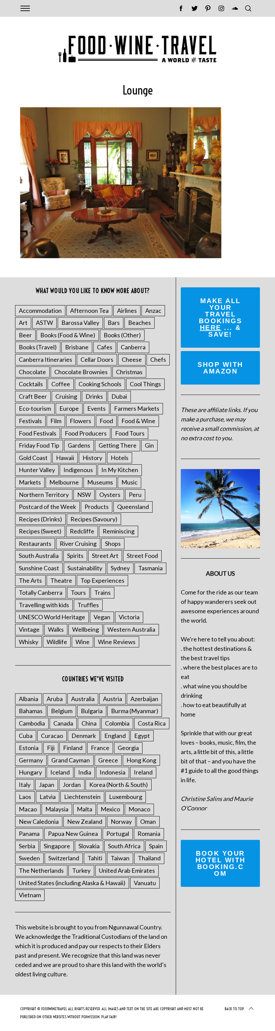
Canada (63, 723)
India (84, 772)
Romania (149, 833)
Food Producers (86, 433)
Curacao (52, 735)
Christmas (129, 372)
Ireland (143, 772)
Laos (25, 796)
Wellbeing (85, 629)
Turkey (81, 870)
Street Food (142, 555)
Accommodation (40, 310)
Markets (30, 482)
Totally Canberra (40, 592)
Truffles (88, 605)
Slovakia (89, 846)
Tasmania (150, 568)
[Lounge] (120, 256)
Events (96, 408)
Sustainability (84, 568)
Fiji (51, 747)
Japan (46, 784)
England (115, 735)
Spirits (75, 555)
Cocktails (31, 384)
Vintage (29, 629)
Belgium (61, 710)
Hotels (119, 457)
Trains (102, 592)
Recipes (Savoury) (93, 519)
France (100, 747)
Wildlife (57, 641)
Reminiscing (118, 531)
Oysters (109, 494)
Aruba (55, 698)
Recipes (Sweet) (40, 531)
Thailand (149, 858)
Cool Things (145, 384)
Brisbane (77, 347)
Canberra (133, 347)
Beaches (139, 322)
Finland (72, 747)
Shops (113, 543)
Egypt (142, 735)
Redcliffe (82, 531)
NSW (84, 494)
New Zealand (84, 821)
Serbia (27, 846)
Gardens (79, 445)
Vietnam (30, 895)
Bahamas (31, 710)
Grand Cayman (70, 760)
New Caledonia (39, 821)
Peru (135, 494)
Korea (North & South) (118, 784)
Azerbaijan (144, 698)
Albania (28, 698)
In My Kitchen (119, 469)
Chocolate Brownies (81, 372)
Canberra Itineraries (45, 359)
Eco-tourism (35, 408)
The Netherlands (41, 870)
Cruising (66, 396)
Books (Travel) (38, 347)
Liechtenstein (82, 796)
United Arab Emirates (127, 870)
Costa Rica (152, 723)
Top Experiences (102, 580)
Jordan (72, 784)
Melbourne (64, 482)
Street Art (105, 555)
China (89, 723)
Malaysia (56, 809)
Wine (82, 641)
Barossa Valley (80, 322)
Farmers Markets (136, 408)
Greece (108, 760)
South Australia (39, 555)
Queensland (133, 506)
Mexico (110, 809)
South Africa (124, 846)
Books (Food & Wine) (67, 335)
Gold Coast (33, 457)
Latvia (48, 796)
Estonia (29, 747)
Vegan (102, 617)
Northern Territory (44, 494)
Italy (25, 784)
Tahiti (95, 858)
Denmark (83, 735)
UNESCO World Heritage (52, 617)
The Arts (30, 580)
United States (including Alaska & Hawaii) (72, 882)
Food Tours (130, 433)
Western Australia (131, 629)
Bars (114, 322)
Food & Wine (138, 420)
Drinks (94, 396)
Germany (31, 760)
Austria (112, 698)
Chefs (158, 359)
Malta (84, 809)
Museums (100, 482)
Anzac (153, 310)
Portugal (117, 833)
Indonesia (112, 772)
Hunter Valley (37, 469)
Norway (121, 821)
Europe (69, 408)
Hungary (30, 772)
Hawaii (65, 457)
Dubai (119, 396)
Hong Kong (141, 760)
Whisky (28, 641)
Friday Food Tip (39, 445)
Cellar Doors (96, 359)
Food (106, 420)
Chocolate (32, 372)
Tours (78, 592)
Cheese (132, 359)
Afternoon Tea (89, 310)
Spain (156, 846)
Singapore (57, 846)
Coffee (60, 384)
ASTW (44, 322)
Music (129, 482)
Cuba (26, 735)
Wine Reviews (116, 641)
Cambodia (32, 723)
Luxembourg (125, 796)
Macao (28, 809)
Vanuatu (145, 882)
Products (97, 506)
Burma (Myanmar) (134, 710)
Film (55, 420)
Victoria (129, 617)
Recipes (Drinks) (40, 519)
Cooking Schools (99, 384)
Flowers (80, 420)
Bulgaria (92, 710)
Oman (148, 821)
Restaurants (35, 543)
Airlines (127, 310)
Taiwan (120, 858)
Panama (29, 833)
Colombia (117, 723)
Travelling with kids (44, 605)
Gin (149, 445)
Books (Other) (122, 335)
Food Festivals (37, 433)
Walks (56, 629)
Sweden (29, 858)
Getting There (117, 445)
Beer (25, 335)
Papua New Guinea (73, 833)
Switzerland (63, 858)
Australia (83, 698)
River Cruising (78, 543)
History (92, 457)
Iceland (60, 772)
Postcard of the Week (47, 506)
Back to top (234, 1008)
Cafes (104, 347)
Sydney (120, 568)
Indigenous (78, 469)
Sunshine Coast (39, 568)
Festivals (30, 420)
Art (23, 322)
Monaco (139, 809)
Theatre (61, 580)
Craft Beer (33, 396)
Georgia (128, 747)
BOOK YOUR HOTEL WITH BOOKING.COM (220, 863)
